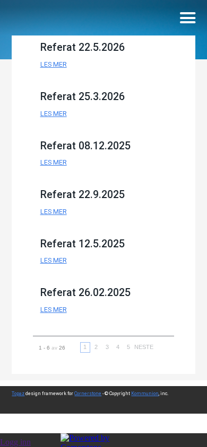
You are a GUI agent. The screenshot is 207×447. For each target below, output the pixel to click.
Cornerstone (87, 393)
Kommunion (145, 393)
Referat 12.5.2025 (82, 244)
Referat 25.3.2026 (82, 97)
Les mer (53, 64)
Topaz (18, 393)
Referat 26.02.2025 (85, 293)
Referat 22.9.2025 (82, 195)
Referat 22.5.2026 (82, 47)
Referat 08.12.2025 (85, 146)
